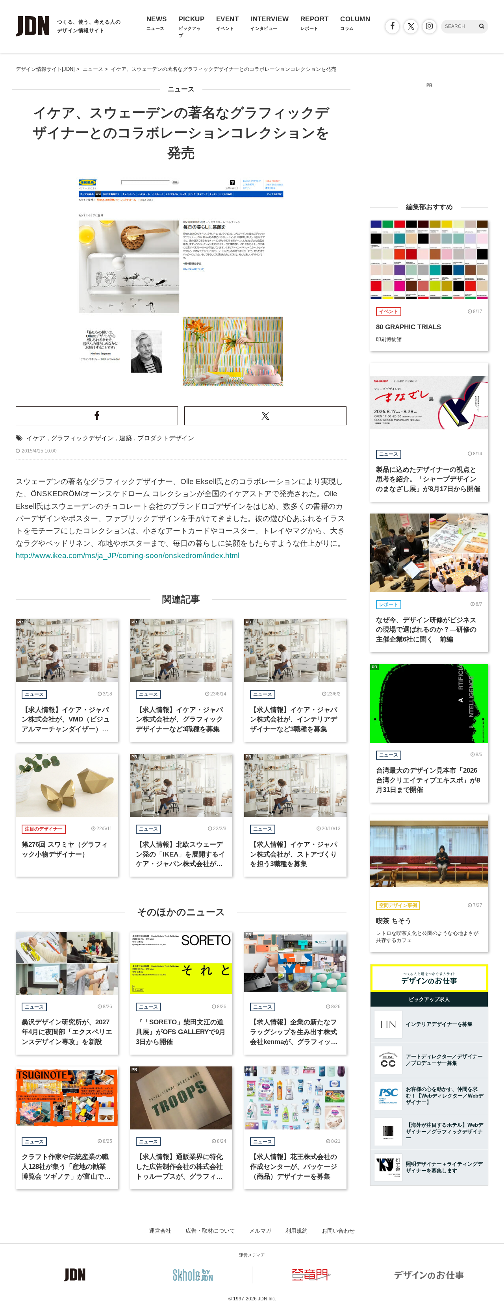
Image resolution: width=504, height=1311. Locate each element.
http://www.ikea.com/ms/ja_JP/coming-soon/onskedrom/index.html (127, 555)
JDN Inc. (267, 1299)
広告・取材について (210, 1231)
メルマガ (260, 1231)
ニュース (181, 89)
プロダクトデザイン (165, 438)
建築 (125, 438)
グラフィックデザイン (82, 438)
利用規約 (296, 1231)
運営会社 (160, 1231)
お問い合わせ (338, 1231)
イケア (35, 438)
